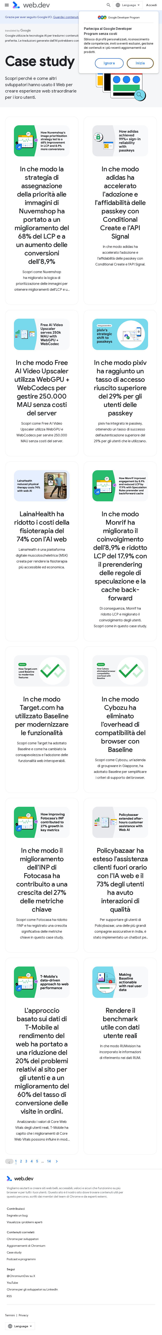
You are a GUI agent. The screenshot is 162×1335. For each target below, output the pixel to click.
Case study (14, 1252)
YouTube (12, 1283)
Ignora (109, 63)
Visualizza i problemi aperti (24, 1222)
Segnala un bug (17, 1215)
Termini (10, 1315)
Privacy (23, 1315)
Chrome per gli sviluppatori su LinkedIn (32, 1289)
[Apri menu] (7, 5)
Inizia (140, 63)
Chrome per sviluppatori (23, 1239)
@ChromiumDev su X (21, 1276)
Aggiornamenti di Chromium (26, 1246)
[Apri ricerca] (108, 5)
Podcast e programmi (21, 1259)
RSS (9, 1296)
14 (49, 1161)
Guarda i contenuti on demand (74, 17)
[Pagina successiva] (57, 1161)
